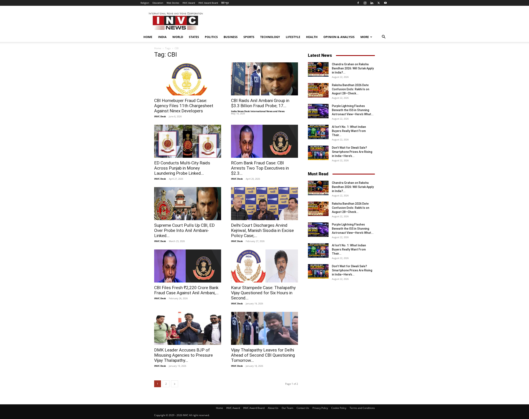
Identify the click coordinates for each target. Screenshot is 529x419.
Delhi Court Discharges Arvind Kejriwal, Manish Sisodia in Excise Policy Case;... (262, 230)
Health (312, 37)
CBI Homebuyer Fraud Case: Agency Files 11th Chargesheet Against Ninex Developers (183, 105)
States (194, 37)
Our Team (287, 408)
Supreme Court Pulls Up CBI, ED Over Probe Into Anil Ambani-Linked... (184, 230)
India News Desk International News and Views (258, 111)
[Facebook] (358, 3)
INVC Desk (160, 116)
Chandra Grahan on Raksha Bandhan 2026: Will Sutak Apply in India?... (353, 68)
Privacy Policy (320, 408)
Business (231, 37)
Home (147, 37)
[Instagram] (365, 3)
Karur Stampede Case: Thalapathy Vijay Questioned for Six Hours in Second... (263, 292)
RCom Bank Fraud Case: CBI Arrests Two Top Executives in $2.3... (260, 168)
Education (158, 2)
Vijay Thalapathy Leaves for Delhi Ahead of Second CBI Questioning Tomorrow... (263, 355)
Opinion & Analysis (339, 37)
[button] (383, 37)
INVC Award (188, 2)
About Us (273, 408)
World (177, 37)
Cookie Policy (338, 408)
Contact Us (303, 408)
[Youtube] (385, 3)
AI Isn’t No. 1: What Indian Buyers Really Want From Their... (349, 131)
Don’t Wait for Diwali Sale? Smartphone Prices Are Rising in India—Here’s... (352, 152)
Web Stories (173, 2)
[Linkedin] (372, 3)
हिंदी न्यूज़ (225, 2)
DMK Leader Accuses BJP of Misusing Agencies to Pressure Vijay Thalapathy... (183, 355)
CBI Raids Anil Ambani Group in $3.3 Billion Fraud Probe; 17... (260, 103)
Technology (270, 37)
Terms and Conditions (362, 408)
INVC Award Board (208, 2)
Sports (248, 37)
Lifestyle (293, 37)
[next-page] (174, 383)
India (162, 37)
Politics (211, 37)
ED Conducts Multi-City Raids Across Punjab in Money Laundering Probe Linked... (182, 168)
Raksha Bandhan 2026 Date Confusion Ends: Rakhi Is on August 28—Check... (350, 89)
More (364, 37)
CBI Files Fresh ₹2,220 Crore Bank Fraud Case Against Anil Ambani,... (186, 290)
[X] (378, 3)
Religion (145, 2)
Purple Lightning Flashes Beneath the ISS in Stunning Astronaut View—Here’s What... (353, 110)
